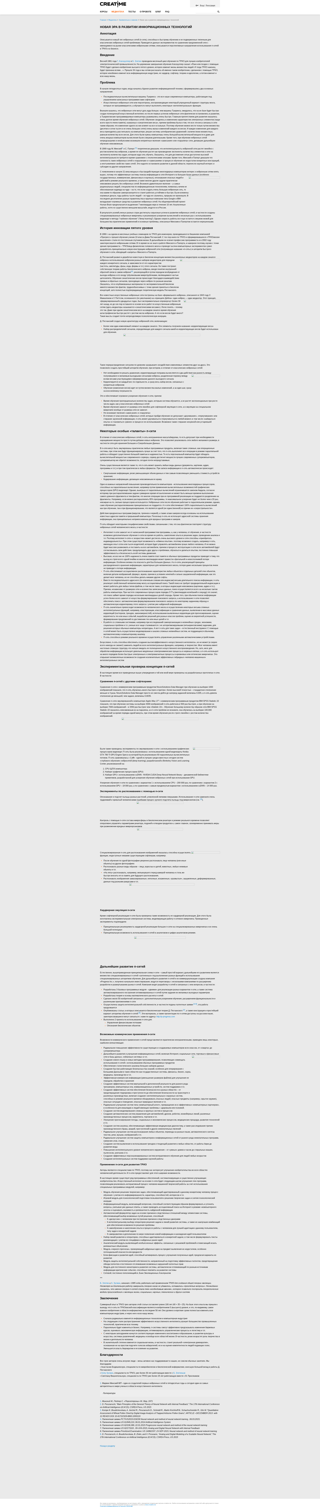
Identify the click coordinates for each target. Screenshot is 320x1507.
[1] (136, 148)
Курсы (103, 12)
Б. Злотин (136, 61)
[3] (201, 799)
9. (101, 1434)
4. (101, 1419)
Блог (158, 12)
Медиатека (118, 12)
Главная (103, 20)
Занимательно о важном (128, 20)
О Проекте (145, 12)
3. (101, 1410)
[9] (139, 1013)
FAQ (167, 12)
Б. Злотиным (179, 1373)
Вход (202, 5)
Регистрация (210, 5)
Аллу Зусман (107, 1373)
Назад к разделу (107, 1446)
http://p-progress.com (165, 1017)
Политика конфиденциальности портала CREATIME (116, 1506)
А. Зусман (115, 1283)
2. (101, 1404)
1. (101, 1383)
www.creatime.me (150, 1505)
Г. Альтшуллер (123, 61)
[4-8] (195, 1004)
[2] (132, 271)
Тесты (132, 12)
